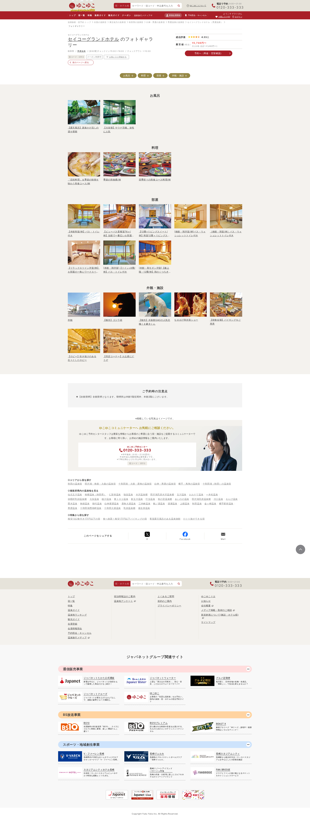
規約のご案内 (165, 601)
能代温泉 (97, 503)
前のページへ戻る (80, 62)
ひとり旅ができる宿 (194, 518)
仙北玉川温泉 (75, 494)
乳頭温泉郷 (129, 508)
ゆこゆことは (208, 596)
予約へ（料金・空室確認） (208, 53)
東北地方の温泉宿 (117, 22)
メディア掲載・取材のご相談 (216, 610)
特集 (90, 15)
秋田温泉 (197, 503)
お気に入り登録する (118, 57)
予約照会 (197, 15)
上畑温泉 (185, 503)
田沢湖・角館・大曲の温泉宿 (100, 483)
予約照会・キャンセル (80, 633)
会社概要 (206, 605)
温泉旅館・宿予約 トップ (79, 22)
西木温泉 (72, 503)
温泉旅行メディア (142, 15)
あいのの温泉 (182, 499)
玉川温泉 (181, 494)
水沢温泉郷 (142, 494)
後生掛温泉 (144, 508)
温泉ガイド (100, 15)
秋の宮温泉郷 (165, 499)
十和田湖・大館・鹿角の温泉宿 (135, 483)
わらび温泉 (232, 499)
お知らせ (206, 601)
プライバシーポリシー (169, 605)
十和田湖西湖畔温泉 (90, 508)
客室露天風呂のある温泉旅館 (165, 518)
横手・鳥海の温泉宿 (189, 483)
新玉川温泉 (137, 499)
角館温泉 (85, 503)
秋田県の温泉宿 (136, 22)
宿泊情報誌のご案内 (124, 596)
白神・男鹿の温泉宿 (155, 22)
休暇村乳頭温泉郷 (77, 499)
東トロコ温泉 (121, 499)
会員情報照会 (75, 628)
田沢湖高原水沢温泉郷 (162, 494)
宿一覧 (81, 15)
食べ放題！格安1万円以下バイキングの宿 (125, 518)
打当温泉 (150, 499)
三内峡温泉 (144, 503)
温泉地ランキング (77, 614)
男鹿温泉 (81, 51)
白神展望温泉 (111, 503)
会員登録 (72, 623)
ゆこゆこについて (198, 5)
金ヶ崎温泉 (210, 503)
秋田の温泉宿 (75, 483)
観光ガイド (113, 15)
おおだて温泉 (196, 494)
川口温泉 (218, 499)
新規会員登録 (174, 15)
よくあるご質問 (166, 596)
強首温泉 (128, 494)
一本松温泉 (212, 494)
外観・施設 (178, 75)
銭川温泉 (106, 499)
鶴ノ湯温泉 (159, 503)
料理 (143, 75)
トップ (72, 15)
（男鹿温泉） (216, 22)
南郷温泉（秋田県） (95, 494)
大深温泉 (94, 499)
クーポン (126, 15)
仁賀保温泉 (115, 494)
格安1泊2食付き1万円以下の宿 (84, 518)
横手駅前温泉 (226, 503)
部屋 (159, 75)
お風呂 (126, 75)
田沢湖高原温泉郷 (201, 499)
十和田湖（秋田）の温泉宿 (217, 483)
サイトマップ (208, 622)
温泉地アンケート (123, 601)
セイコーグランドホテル (198, 22)
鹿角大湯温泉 (129, 503)
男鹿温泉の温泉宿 (176, 22)
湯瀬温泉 (172, 503)
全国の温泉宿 (100, 22)
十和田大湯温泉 (112, 508)
